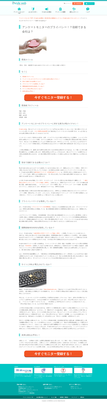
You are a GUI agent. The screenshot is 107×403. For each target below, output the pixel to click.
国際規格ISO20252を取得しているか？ (33, 86)
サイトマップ (68, 3)
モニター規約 (54, 397)
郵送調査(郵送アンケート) (50, 388)
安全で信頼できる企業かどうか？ (31, 81)
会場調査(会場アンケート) (24, 388)
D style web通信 (38, 18)
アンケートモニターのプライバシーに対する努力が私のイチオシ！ (41, 79)
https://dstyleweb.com (50, 289)
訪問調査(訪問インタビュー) (25, 391)
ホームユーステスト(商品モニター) (53, 386)
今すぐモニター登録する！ (53, 97)
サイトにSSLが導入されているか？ (32, 88)
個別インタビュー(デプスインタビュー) (28, 390)
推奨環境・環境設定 (64, 397)
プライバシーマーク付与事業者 (41, 206)
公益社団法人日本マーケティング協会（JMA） (47, 233)
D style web (22, 129)
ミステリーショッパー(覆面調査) (26, 393)
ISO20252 (28, 245)
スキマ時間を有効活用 (40, 131)
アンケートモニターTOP (26, 18)
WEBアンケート (75, 386)
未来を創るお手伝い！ (28, 91)
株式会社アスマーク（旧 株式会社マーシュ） (48, 172)
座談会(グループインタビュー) (25, 386)
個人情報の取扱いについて (42, 397)
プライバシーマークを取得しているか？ (33, 84)
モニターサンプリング (76, 388)
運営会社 (82, 397)
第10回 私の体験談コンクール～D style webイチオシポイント (62, 18)
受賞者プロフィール (28, 76)
